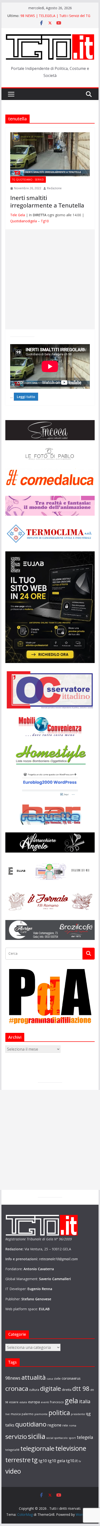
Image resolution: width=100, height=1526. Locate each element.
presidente (78, 1414)
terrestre (18, 1459)
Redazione (54, 188)
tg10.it (72, 1460)
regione (54, 1425)
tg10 (43, 1460)
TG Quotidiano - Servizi (28, 179)
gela (71, 1400)
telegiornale (37, 1448)
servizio (16, 1436)
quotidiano (30, 1424)
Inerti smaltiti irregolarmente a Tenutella (47, 201)
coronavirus (71, 1378)
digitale (50, 1388)
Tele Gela (17, 215)
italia (84, 1401)
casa (50, 1378)
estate (23, 1402)
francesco (57, 1402)
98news (12, 1378)
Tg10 (45, 221)
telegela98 (12, 1449)
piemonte (41, 1414)
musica (16, 1414)
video (13, 1471)
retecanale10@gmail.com (58, 1259)
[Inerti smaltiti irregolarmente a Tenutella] (50, 154)
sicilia (36, 1436)
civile (57, 1379)
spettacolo (61, 1438)
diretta (66, 1389)
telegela (85, 1437)
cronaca (16, 1388)
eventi (45, 1402)
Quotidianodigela (23, 221)
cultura (34, 1390)
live (7, 1414)
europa (34, 1401)
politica (59, 1412)
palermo (27, 1414)
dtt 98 (80, 1388)
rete (65, 1425)
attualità (33, 1377)
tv (80, 1461)
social (49, 1438)
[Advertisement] (50, 279)
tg (35, 1459)
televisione (70, 1448)
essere (13, 1402)
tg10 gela (56, 1460)
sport (72, 1438)
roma (72, 1425)
